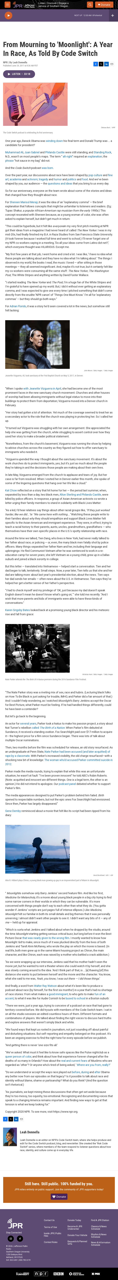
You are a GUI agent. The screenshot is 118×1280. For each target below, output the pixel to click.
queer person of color (18, 1056)
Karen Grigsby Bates (17, 610)
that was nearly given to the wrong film (45, 938)
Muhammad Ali (14, 152)
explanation (95, 156)
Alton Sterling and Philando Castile (80, 494)
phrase (9, 160)
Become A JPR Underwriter (75, 1227)
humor (58, 179)
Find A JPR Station (100, 1220)
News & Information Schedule (100, 1243)
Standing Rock (102, 152)
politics (71, 179)
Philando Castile (55, 152)
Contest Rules (50, 1242)
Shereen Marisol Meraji (24, 202)
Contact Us (49, 1220)
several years (28, 723)
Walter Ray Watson (45, 985)
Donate (105, 4)
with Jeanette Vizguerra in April (42, 388)
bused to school (75, 998)
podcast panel (67, 784)
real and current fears (74, 1060)
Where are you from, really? (93, 1064)
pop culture (95, 175)
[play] (8, 15)
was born (47, 168)
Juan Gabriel (31, 152)
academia (16, 179)
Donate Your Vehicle (77, 1235)
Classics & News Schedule (99, 1227)
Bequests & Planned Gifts (77, 1242)
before (76, 1072)
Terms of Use (50, 1227)
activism (32, 179)
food (85, 179)
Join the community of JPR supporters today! (79, 1189)
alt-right (67, 156)
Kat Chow (11, 490)
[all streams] (113, 15)
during (85, 1072)
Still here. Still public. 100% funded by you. (59, 1184)
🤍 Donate (59, 1196)
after (97, 1072)
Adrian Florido (18, 306)
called (48, 727)
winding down (54, 140)
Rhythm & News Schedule (98, 1235)
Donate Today (74, 1220)
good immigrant (58, 994)
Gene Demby (13, 811)
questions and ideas (60, 183)
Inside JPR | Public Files (52, 1234)
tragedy (43, 179)
